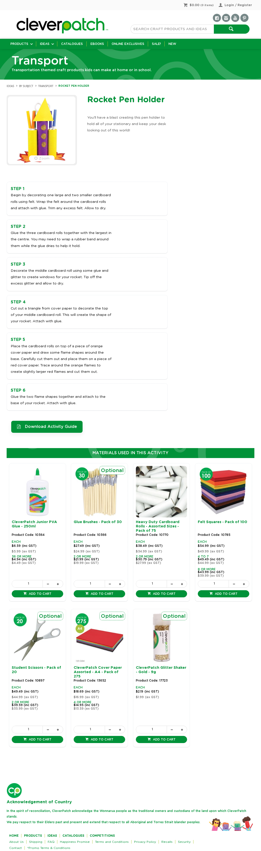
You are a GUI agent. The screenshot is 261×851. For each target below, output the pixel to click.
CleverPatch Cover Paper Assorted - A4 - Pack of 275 (98, 672)
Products (19, 43)
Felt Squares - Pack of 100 (222, 522)
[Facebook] (217, 18)
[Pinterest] (244, 18)
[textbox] (172, 29)
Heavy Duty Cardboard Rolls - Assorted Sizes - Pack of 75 (157, 526)
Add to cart (39, 593)
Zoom (44, 158)
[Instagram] (226, 18)
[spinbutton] (27, 583)
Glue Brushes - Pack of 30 (98, 522)
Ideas (44, 43)
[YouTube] (235, 18)
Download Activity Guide (51, 427)
